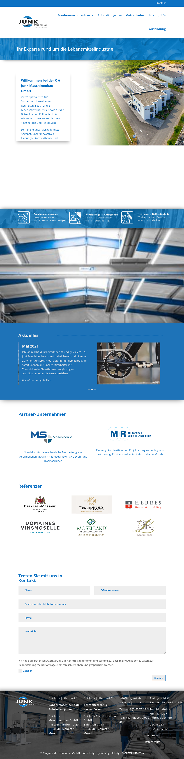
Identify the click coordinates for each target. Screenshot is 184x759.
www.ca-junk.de (130, 702)
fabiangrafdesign (110, 753)
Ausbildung (157, 29)
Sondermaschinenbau (74, 15)
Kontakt (161, 3)
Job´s (162, 15)
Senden (158, 678)
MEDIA (134, 753)
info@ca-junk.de (130, 698)
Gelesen (28, 670)
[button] (89, 389)
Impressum (152, 735)
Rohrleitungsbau (110, 15)
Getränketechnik (138, 15)
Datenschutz (152, 742)
